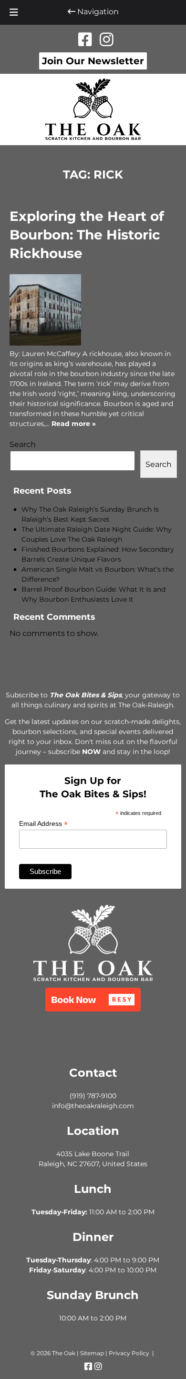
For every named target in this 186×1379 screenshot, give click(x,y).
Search (23, 444)
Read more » (74, 423)
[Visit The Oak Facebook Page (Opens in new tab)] (85, 39)
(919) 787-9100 (93, 1095)
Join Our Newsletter (93, 61)
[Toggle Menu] (14, 12)
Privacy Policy (129, 1353)
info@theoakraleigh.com (93, 1105)
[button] (93, 1000)
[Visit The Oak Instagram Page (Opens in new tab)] (106, 39)
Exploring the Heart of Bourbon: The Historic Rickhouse (87, 234)
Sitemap (92, 1353)
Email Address (43, 823)
